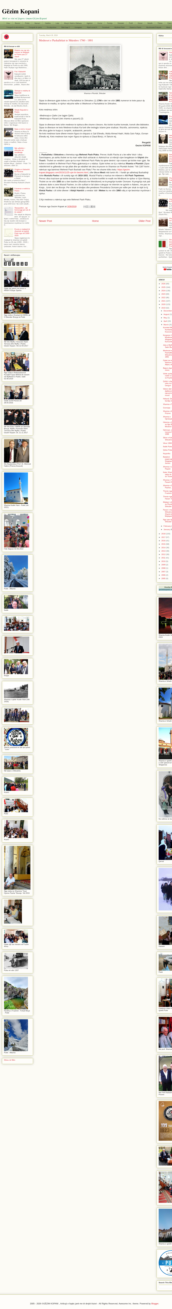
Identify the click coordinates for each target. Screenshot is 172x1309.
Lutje (57, 23)
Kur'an (100, 23)
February (167, 526)
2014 (163, 548)
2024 (163, 291)
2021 (163, 301)
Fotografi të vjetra (35, 27)
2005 (163, 578)
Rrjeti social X (92, 27)
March (166, 325)
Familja (109, 23)
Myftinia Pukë (119, 27)
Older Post (145, 221)
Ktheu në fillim (9, 1060)
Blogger (154, 1303)
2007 (163, 572)
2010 (163, 561)
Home (95, 221)
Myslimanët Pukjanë (153, 27)
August (167, 314)
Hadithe (48, 23)
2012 (163, 554)
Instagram (78, 27)
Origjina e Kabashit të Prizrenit (22, 170)
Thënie (160, 23)
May (165, 318)
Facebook (105, 27)
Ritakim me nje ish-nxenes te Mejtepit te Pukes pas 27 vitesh (22, 53)
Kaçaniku (166, 453)
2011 (163, 558)
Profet (27, 23)
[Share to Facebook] (92, 206)
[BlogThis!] (87, 206)
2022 (163, 298)
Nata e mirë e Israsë (22, 129)
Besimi (17, 23)
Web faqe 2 (65, 27)
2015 (163, 544)
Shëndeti (120, 23)
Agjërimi (90, 23)
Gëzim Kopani (20, 11)
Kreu (8, 23)
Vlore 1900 (167, 443)
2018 (163, 534)
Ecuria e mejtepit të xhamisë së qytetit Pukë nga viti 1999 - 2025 (22, 232)
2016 (163, 541)
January (167, 529)
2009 (163, 565)
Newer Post (45, 221)
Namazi (37, 23)
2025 (163, 287)
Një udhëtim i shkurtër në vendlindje (19, 150)
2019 (163, 308)
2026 (163, 284)
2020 (163, 304)
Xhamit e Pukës (135, 27)
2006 (163, 575)
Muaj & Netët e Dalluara (73, 23)
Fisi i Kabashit (20, 72)
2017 (163, 537)
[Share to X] (89, 206)
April (166, 321)
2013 (163, 551)
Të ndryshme (51, 27)
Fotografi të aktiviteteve (15, 27)
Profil (131, 23)
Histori (140, 23)
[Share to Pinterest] (94, 206)
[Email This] (84, 206)
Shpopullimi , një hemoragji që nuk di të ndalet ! (22, 210)
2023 (163, 294)
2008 (163, 568)
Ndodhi (149, 23)
